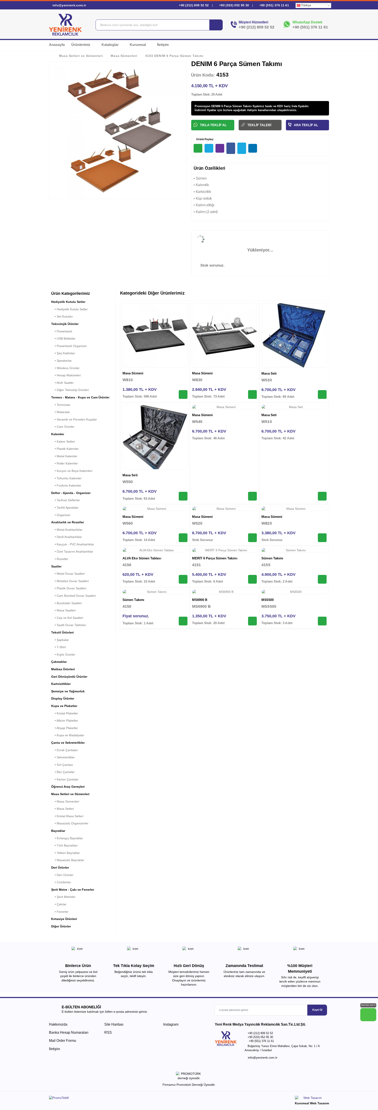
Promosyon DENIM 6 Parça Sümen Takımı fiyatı (227, 106)
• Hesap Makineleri (66, 375)
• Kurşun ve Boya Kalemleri (71, 471)
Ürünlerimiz (81, 45)
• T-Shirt (58, 647)
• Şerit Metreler (63, 897)
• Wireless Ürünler (65, 368)
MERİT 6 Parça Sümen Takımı (214, 558)
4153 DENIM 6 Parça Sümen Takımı (174, 56)
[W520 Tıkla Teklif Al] (252, 537)
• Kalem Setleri (63, 441)
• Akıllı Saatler (62, 382)
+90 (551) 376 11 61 (273, 5)
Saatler (56, 566)
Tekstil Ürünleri (62, 632)
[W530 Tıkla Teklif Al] (322, 394)
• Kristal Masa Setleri (67, 816)
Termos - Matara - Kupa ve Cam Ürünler (80, 397)
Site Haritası (113, 1024)
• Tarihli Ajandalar (65, 507)
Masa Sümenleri (124, 56)
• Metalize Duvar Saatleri (70, 581)
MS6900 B (200, 600)
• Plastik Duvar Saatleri (68, 588)
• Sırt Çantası (62, 764)
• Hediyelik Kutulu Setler (69, 309)
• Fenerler (59, 911)
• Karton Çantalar (65, 779)
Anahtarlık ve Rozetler (67, 522)
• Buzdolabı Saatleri (66, 603)
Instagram (170, 1024)
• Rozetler (59, 559)
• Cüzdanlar (61, 882)
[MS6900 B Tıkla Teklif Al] (252, 621)
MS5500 (267, 600)
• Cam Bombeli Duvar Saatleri (73, 595)
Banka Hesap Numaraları (68, 1032)
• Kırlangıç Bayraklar (67, 838)
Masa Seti (268, 373)
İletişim (163, 45)
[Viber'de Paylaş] (219, 148)
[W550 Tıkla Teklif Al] (183, 496)
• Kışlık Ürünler (63, 654)
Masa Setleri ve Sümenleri (81, 56)
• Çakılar (58, 904)
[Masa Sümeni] (154, 335)
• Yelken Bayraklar (65, 853)
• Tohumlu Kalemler (66, 478)
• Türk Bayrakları (64, 845)
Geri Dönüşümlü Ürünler (69, 676)
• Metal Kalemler (64, 456)
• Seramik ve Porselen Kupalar (74, 419)
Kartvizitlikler (61, 684)
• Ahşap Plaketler (64, 728)
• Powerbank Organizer (69, 346)
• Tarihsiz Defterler (65, 500)
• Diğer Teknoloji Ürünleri (70, 390)
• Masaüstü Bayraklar (67, 860)
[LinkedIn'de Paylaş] (252, 148)
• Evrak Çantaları (64, 750)
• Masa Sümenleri (65, 801)
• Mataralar (60, 412)
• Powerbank (61, 331)
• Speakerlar (61, 360)
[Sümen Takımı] (294, 550)
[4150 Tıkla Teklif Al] (183, 621)
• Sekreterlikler (63, 757)
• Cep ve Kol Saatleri (67, 618)
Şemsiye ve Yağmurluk (68, 691)
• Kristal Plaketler (64, 713)
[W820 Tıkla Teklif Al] (322, 537)
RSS (108, 1032)
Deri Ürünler (60, 867)
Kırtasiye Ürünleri (64, 919)
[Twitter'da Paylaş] (241, 148)
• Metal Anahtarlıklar (66, 529)
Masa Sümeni (132, 373)
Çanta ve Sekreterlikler (68, 742)
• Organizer (60, 515)
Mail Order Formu (62, 1040)
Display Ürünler (62, 698)
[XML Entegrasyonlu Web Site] (118, 1098)
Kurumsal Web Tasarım (312, 1103)
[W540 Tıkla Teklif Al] (252, 496)
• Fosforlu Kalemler (66, 485)
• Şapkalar (60, 640)
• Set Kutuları (62, 316)
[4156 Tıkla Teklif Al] (183, 579)
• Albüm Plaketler (64, 720)
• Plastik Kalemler (65, 448)
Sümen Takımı (272, 558)
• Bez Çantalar (63, 772)
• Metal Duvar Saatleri (68, 573)
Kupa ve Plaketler (64, 706)
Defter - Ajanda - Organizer (71, 493)
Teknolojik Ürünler (65, 324)
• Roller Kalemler (64, 463)
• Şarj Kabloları (63, 353)
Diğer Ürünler (61, 926)
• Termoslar (60, 405)
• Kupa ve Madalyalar (67, 735)
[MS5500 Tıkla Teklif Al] (322, 621)
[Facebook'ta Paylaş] (230, 148)
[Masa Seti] (294, 335)
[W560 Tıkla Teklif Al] (183, 537)
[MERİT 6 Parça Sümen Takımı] (224, 550)
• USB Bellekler (63, 338)
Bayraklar (58, 830)
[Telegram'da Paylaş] (209, 148)
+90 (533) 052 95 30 (234, 5)
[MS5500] (294, 592)
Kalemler (57, 434)
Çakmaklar (59, 661)
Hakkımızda (58, 1024)
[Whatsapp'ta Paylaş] (198, 148)
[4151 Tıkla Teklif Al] (252, 579)
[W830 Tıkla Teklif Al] (252, 394)
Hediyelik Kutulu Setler (68, 302)
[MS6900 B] (224, 592)
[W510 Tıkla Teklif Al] (322, 496)
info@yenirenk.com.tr (68, 5)
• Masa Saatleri (63, 610)
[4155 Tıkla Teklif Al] (322, 579)
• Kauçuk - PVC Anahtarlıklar (72, 544)
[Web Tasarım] (312, 1098)
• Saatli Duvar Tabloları (68, 625)
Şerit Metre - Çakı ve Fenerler (72, 889)
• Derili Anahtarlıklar (66, 537)
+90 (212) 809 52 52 (194, 5)
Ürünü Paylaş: (205, 139)
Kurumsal (138, 45)
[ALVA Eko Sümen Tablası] (154, 550)
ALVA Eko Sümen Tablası (141, 558)
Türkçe (305, 5)
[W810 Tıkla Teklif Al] (183, 394)
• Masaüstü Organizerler (69, 823)
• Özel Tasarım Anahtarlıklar (72, 551)
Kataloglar (110, 45)
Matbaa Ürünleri (63, 669)
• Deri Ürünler (62, 875)
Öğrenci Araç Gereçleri (68, 786)
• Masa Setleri (62, 808)
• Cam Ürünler (62, 426)
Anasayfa (57, 45)
